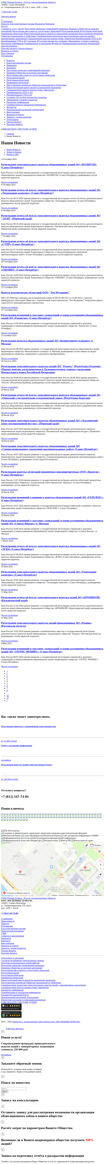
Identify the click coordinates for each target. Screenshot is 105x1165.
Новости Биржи (14, 152)
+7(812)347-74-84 (9, 12)
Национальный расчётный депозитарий (81, 43)
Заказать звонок (8, 16)
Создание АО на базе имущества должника (47, 41)
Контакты (50, 24)
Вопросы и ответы (9, 51)
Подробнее (6, 1055)
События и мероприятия (12, 936)
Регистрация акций (70, 31)
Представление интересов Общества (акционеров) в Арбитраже (36, 85)
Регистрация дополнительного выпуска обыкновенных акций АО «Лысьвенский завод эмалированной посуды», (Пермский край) (49, 422)
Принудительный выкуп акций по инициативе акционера (51, 34)
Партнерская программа (12, 931)
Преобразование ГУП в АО (14, 41)
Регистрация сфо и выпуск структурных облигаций (36, 31)
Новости (5, 24)
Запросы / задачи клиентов (19, 117)
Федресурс (57, 43)
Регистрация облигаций (91, 31)
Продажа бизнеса (9, 46)
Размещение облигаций (12, 34)
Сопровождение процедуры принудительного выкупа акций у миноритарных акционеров (43, 985)
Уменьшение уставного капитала (83, 41)
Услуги (4, 26)
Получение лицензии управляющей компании (46, 29)
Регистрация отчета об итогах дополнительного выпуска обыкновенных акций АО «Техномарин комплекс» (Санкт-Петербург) (50, 191)
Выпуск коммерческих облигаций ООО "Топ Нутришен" (35, 292)
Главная (10, 134)
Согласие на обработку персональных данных (22, 960)
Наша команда (7, 921)
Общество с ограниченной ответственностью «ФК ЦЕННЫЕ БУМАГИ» (46, 1022)
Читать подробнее (9, 182)
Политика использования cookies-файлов (20, 963)
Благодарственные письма (22, 24)
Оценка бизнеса (25, 48)
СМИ (3, 933)
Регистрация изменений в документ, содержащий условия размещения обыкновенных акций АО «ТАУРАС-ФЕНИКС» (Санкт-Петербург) (52, 650)
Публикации (7, 56)
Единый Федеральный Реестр (15, 995)
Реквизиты (40, 24)
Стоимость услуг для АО (12, 29)
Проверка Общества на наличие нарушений (27, 73)
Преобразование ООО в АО (88, 38)
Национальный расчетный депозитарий (19, 997)
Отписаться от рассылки (12, 958)
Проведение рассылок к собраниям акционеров (23, 1000)
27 (8, 698)
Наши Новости (14, 149)
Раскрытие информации (12, 43)
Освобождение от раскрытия (37, 43)
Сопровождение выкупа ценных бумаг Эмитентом (51, 38)
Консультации (7, 53)
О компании (7, 21)
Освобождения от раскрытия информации (26, 105)
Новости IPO (13, 154)
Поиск (4, 1092)
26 (8, 696)
